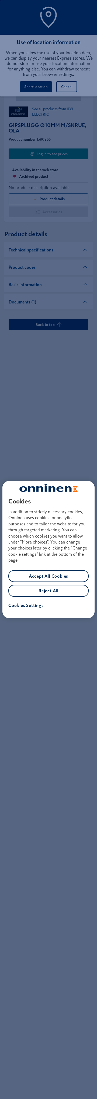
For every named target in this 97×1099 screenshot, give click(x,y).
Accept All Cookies (48, 576)
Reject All (48, 591)
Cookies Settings (26, 605)
